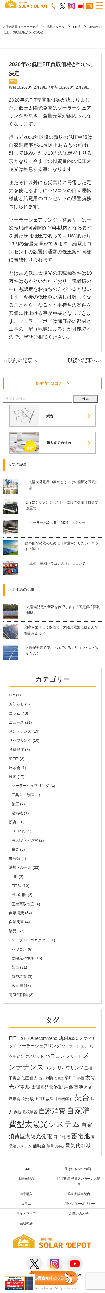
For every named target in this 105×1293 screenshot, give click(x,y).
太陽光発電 (42, 1087)
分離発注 (16, 749)
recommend (46, 1038)
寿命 (88, 1087)
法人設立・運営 (25, 840)
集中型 (59, 1146)
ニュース (16, 722)
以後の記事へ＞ (85, 360)
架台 (15, 967)
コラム (14, 713)
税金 (15, 849)
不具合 (14, 1078)
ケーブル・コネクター (30, 940)
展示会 (14, 768)
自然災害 (16, 922)
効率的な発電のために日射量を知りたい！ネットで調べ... (62, 546)
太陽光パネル (23, 958)
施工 (15, 804)
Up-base (68, 1038)
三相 (88, 1068)
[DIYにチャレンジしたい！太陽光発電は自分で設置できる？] (13, 506)
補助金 (39, 1146)
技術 (12, 776)
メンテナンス (20, 731)
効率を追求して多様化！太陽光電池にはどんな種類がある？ (61, 630)
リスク (50, 1068)
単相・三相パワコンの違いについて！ (59, 564)
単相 (80, 1078)
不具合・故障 (23, 795)
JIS (20, 1039)
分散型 (59, 1078)
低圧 (25, 1078)
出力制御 (19, 895)
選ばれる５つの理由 (78, 1169)
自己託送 (61, 1136)
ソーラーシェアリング (30, 786)
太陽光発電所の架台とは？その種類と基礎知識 (64, 485)
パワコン (19, 949)
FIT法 (16, 885)
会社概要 (26, 1223)
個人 (33, 1078)
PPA (29, 1038)
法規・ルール (20, 867)
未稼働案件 (64, 1099)
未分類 (14, 858)
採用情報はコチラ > (52, 383)
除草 (50, 1146)
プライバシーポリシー (79, 1203)
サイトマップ (26, 1213)
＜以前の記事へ (20, 360)
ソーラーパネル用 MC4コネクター (57, 523)
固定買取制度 (23, 904)
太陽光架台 (26, 1178)
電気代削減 (18, 995)
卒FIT (14, 758)
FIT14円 (19, 831)
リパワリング (20, 740)
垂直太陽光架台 (79, 1194)
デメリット (34, 1057)
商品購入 (26, 1194)
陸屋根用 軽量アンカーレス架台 (78, 1181)
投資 (12, 822)
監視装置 (19, 976)
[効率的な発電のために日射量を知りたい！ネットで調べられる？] (13, 547)
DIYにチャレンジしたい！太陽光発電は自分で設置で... (62, 505)
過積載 (17, 813)
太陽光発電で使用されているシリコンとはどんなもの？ (62, 650)
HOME (26, 1169)
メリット (74, 1057)
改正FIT (37, 1098)
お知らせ (16, 704)
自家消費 (16, 913)
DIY (12, 695)
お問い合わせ (79, 1213)
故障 (50, 1099)
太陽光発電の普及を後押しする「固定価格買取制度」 (63, 610)
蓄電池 (17, 985)
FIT (13, 1038)
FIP (15, 876)
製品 (12, 931)
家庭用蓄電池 (68, 1087)
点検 (17, 1112)
